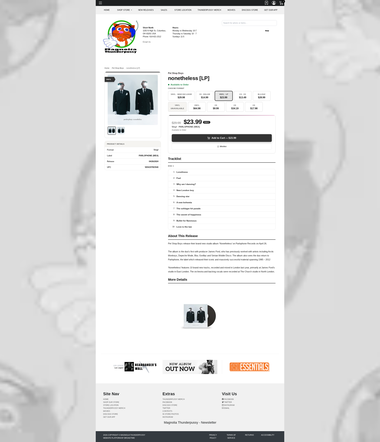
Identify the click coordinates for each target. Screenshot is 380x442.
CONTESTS (167, 411)
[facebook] (274, 28)
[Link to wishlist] (267, 3)
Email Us (147, 42)
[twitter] (275, 28)
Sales (164, 10)
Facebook (229, 399)
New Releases (146, 10)
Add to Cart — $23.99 (224, 138)
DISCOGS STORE (250, 10)
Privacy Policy (213, 436)
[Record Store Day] (271, 30)
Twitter (228, 402)
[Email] (276, 28)
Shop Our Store (111, 402)
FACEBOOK (167, 402)
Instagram (229, 405)
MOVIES (231, 10)
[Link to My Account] (274, 3)
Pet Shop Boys (118, 68)
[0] (281, 3)
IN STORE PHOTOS (171, 414)
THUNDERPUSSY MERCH (209, 10)
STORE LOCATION (182, 10)
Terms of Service (231, 436)
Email (226, 408)
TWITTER (166, 408)
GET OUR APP (270, 10)
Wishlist (223, 146)
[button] (124, 10)
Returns (249, 435)
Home (106, 68)
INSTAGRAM (168, 417)
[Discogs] (267, 30)
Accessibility (267, 435)
